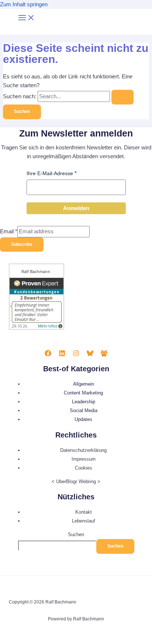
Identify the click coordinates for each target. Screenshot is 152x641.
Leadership (83, 401)
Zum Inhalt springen (24, 4)
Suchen (76, 534)
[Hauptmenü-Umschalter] (26, 18)
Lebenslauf (83, 521)
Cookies (83, 468)
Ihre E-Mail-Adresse (50, 173)
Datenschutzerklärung (83, 450)
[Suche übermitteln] (122, 97)
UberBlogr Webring (76, 481)
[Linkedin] (62, 355)
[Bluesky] (90, 355)
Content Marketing (83, 393)
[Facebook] (48, 355)
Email (8, 231)
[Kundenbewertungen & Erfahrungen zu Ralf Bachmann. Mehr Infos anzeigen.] (36, 328)
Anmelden (76, 208)
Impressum (84, 459)
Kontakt (83, 512)
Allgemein (83, 384)
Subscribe (21, 244)
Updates (83, 419)
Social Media (83, 410)
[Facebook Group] (104, 355)
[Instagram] (76, 355)
